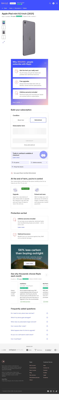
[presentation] (29, 37)
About (31, 380)
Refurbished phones (34, 377)
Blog (31, 372)
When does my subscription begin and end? (23, 321)
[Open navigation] (57, 3)
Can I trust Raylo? (16, 339)
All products (18, 8)
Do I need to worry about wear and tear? (22, 313)
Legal (44, 375)
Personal (12, 3)
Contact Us (46, 367)
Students (45, 377)
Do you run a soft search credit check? (22, 334)
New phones (33, 375)
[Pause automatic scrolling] (46, 274)
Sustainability (33, 367)
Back (5, 8)
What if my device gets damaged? (21, 317)
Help (44, 365)
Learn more (21, 227)
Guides (45, 372)
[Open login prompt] (53, 3)
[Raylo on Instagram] (51, 391)
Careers (45, 370)
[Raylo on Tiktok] (56, 391)
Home (10, 8)
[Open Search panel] (50, 3)
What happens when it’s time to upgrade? (23, 330)
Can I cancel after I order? (18, 326)
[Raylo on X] (53, 391)
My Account (33, 365)
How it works (16, 102)
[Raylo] (5, 3)
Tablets (25, 8)
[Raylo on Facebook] (48, 391)
